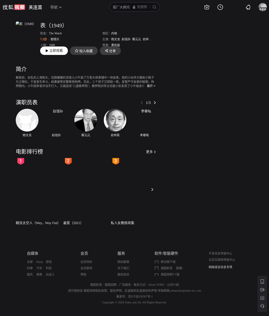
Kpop (39, 261)
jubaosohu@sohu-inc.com (185, 290)
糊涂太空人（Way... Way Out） (38, 223)
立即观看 (56, 50)
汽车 (39, 268)
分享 (112, 51)
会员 (84, 253)
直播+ (179, 268)
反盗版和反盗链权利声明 (141, 290)
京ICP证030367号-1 (140, 296)
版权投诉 (123, 274)
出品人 (50, 274)
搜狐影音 (167, 268)
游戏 (49, 261)
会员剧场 (86, 268)
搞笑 (39, 274)
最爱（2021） (73, 223)
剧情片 (55, 39)
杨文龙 (115, 39)
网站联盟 (123, 261)
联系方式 (139, 284)
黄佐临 (115, 45)
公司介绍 (173, 284)
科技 (49, 268)
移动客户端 (168, 261)
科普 (30, 268)
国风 (30, 274)
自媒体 (32, 253)
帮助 (83, 274)
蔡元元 (136, 39)
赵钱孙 (126, 39)
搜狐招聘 (110, 284)
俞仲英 (147, 39)
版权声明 (116, 290)
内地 (114, 33)
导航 (54, 7)
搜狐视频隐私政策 (95, 290)
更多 (149, 152)
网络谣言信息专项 (220, 267)
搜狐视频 (14, 7)
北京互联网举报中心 (222, 259)
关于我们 (123, 268)
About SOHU (156, 284)
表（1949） (53, 26)
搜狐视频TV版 (170, 274)
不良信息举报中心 (220, 253)
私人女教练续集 (122, 223)
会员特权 (86, 261)
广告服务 (125, 284)
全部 (30, 261)
